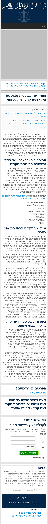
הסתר (36, 109)
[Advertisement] (24, 54)
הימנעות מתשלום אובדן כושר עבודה (25, 516)
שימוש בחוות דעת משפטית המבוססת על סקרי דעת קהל (24, 197)
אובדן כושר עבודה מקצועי (30, 513)
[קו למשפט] (24, 5)
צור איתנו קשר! (38, 392)
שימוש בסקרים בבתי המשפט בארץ (29, 120)
